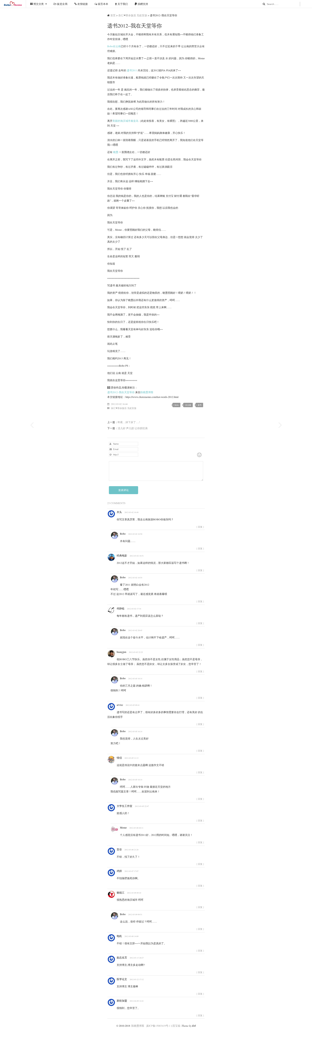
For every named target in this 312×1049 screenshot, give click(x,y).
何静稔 (120, 608)
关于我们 (122, 4)
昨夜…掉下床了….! (129, 422)
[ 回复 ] (200, 526)
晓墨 (115, 152)
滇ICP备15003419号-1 (158, 1025)
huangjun (121, 652)
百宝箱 (176, 1025)
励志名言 (122, 957)
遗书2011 (132, 70)
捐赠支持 (142, 4)
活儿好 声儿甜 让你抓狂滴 (133, 428)
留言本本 (102, 4)
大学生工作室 (124, 806)
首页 (113, 15)
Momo (123, 827)
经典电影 (122, 555)
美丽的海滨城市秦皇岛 (125, 120)
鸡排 (119, 871)
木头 (119, 512)
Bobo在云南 (114, 46)
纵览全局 (61, 4)
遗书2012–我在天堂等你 (121, 392)
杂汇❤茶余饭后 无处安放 (132, 15)
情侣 (119, 757)
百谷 (119, 849)
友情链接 (82, 4)
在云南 (188, 405)
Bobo (177, 405)
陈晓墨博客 (13, 4)
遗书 (200, 405)
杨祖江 (120, 892)
